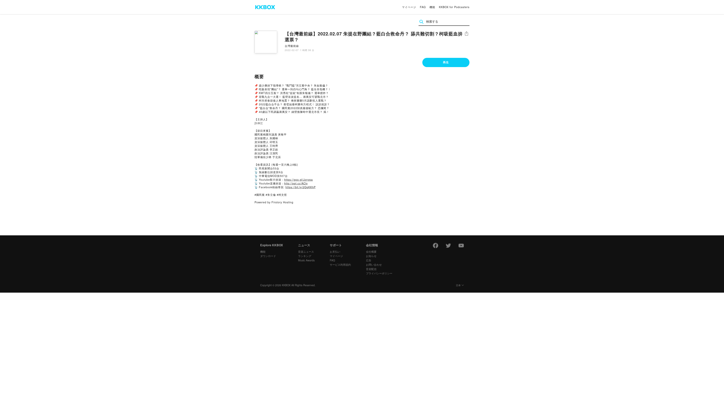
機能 (432, 7)
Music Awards (306, 260)
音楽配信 (371, 269)
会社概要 (371, 251)
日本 (458, 285)
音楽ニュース (306, 251)
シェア (466, 33)
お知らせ (371, 256)
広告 (368, 260)
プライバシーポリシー (379, 273)
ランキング (304, 256)
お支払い (335, 251)
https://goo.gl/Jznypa (298, 179)
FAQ (423, 7)
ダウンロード (268, 256)
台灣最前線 (292, 46)
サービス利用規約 (340, 264)
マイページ (409, 7)
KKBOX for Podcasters (454, 7)
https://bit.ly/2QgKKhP (300, 187)
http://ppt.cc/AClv (296, 183)
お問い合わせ (374, 264)
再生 (446, 62)
